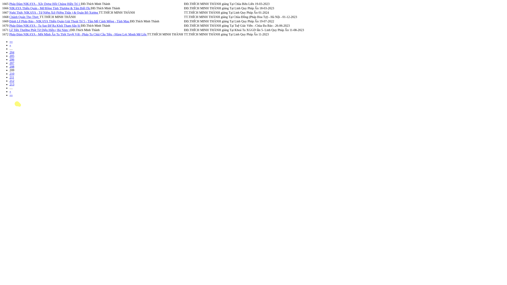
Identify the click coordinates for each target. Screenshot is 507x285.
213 (12, 84)
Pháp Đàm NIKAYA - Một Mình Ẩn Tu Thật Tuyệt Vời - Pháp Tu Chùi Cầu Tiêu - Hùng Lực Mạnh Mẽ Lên (78, 34)
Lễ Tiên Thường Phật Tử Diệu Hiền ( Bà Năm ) (39, 30)
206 (12, 59)
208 (12, 66)
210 (12, 73)
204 (12, 52)
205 (12, 56)
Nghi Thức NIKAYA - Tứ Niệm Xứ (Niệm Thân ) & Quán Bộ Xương (54, 12)
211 (12, 77)
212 (12, 81)
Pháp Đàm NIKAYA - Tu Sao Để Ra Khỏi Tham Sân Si (45, 25)
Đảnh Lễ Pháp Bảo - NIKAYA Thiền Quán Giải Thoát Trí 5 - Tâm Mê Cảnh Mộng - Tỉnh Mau (69, 21)
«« (11, 41)
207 (12, 63)
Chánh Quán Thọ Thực (24, 17)
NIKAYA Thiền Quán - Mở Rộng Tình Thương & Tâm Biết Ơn (50, 8)
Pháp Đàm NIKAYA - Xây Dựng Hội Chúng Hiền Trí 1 (45, 4)
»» (11, 95)
